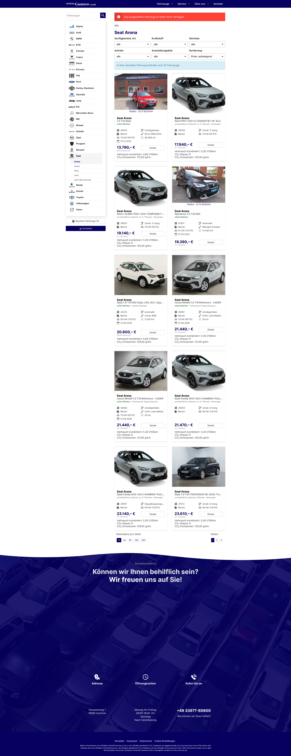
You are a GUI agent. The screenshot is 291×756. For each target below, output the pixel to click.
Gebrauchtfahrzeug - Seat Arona (198, 208)
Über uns (200, 3)
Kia (77, 107)
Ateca (77, 166)
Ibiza (76, 171)
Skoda (79, 185)
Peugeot (80, 143)
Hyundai (80, 94)
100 (136, 540)
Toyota (80, 197)
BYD (78, 45)
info (116, 25)
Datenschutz (146, 741)
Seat (78, 156)
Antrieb (118, 50)
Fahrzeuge (163, 3)
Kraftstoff (157, 38)
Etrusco (80, 69)
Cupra (79, 57)
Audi (78, 32)
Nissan (79, 125)
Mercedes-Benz (84, 113)
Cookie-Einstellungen (164, 741)
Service (182, 3)
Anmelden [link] (87, 228)
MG (78, 119)
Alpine (79, 26)
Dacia (79, 63)
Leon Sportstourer (82, 180)
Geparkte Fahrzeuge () (87, 221)
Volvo (79, 209)
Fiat (78, 75)
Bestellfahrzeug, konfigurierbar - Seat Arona (140, 208)
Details (153, 148)
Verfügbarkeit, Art (125, 38)
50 (130, 540)
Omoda (80, 131)
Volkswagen (82, 203)
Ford (78, 81)
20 (124, 540)
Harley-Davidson (85, 88)
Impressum (132, 741)
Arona (77, 161)
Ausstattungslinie (162, 50)
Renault (80, 149)
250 (143, 540)
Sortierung (195, 50)
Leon (76, 175)
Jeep (78, 100)
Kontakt (218, 3)
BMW (79, 38)
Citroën (80, 51)
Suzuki (79, 191)
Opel (78, 137)
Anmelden (119, 741)
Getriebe (194, 38)
